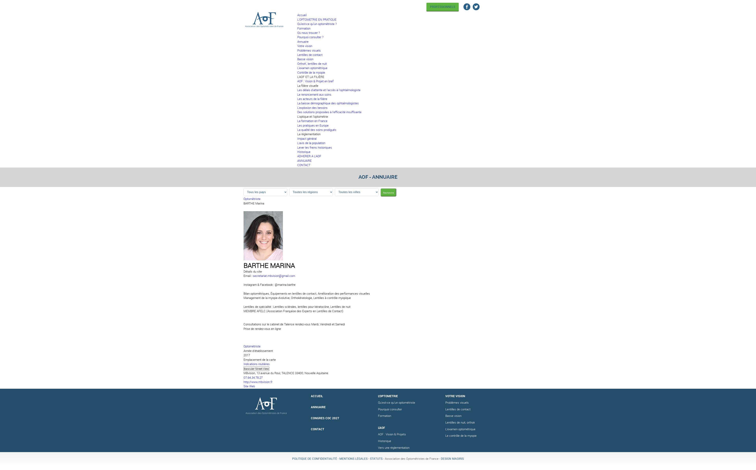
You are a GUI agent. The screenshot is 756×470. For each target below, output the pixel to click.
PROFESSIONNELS (442, 7)
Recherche (388, 192)
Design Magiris (452, 459)
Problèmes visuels (457, 402)
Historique (384, 441)
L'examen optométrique (460, 429)
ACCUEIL (317, 396)
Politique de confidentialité (314, 459)
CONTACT (317, 429)
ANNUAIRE (318, 407)
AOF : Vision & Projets (392, 434)
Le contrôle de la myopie (461, 436)
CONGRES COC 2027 (325, 418)
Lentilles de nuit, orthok (460, 422)
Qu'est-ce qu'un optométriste (396, 402)
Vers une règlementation (394, 448)
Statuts (376, 459)
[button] (310, 77)
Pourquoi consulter (390, 409)
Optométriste (252, 199)
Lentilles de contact (458, 409)
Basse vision (453, 416)
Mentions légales (353, 459)
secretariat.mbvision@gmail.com (274, 276)
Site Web (249, 386)
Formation (384, 416)
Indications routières (257, 364)
